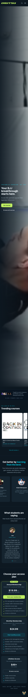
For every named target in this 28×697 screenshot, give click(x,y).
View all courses (14, 450)
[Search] (22, 3)
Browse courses (14, 671)
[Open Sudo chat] (24, 693)
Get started (6, 205)
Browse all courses (9, 210)
